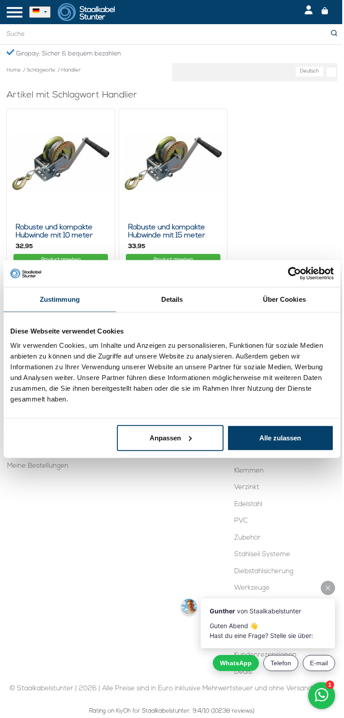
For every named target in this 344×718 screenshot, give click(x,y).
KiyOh (123, 711)
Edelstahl (248, 504)
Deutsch (309, 71)
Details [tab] (172, 299)
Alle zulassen (280, 437)
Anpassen (165, 437)
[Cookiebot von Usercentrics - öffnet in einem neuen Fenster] (294, 273)
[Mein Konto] (309, 12)
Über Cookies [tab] (284, 299)
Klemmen (249, 471)
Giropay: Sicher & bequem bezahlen (67, 54)
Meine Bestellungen (38, 466)
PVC (241, 521)
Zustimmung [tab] (60, 299)
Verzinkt (246, 487)
